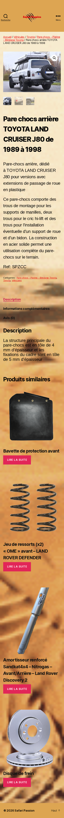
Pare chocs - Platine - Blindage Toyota (37, 277)
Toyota (31, 36)
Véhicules (19, 36)
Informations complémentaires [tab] (26, 308)
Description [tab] (12, 299)
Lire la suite (17, 459)
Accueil (7, 36)
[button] (54, 58)
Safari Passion (24, 810)
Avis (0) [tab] (9, 318)
